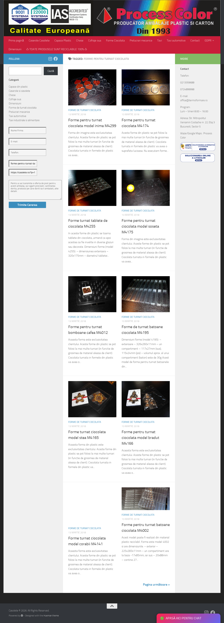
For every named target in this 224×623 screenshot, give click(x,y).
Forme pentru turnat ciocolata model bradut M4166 (140, 438)
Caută (51, 71)
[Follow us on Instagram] (50, 59)
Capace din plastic (18, 86)
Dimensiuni (15, 49)
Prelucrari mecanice (141, 40)
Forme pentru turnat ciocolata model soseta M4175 (140, 226)
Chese (79, 40)
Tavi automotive (176, 40)
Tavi (159, 40)
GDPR (208, 40)
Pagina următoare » (156, 584)
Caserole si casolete (19, 90)
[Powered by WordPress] (22, 615)
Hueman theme (51, 615)
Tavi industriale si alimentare (24, 120)
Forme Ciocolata (115, 40)
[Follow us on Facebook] (56, 59)
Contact (195, 40)
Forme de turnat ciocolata (84, 110)
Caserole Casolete (39, 40)
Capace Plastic (62, 40)
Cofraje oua (94, 40)
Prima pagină (16, 40)
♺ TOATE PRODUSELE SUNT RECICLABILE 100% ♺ (56, 49)
